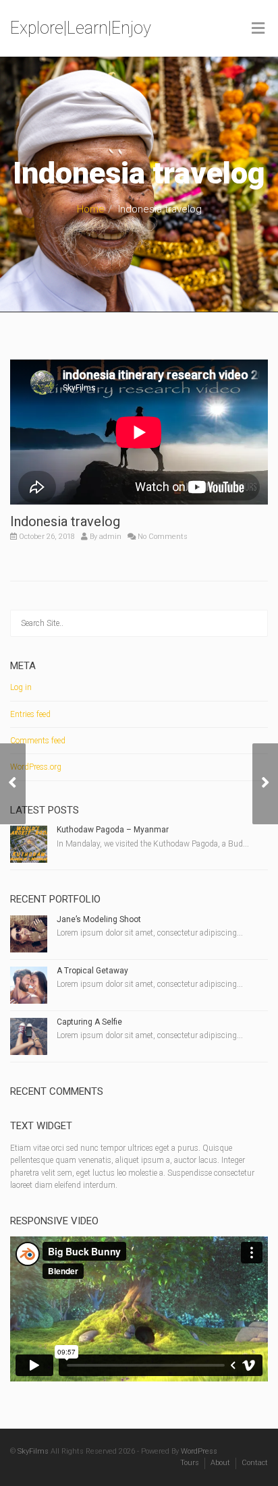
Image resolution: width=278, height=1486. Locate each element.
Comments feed (37, 740)
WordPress (199, 1451)
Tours (189, 1462)
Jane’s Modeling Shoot (99, 919)
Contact (255, 1462)
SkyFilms (33, 1451)
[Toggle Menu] (258, 29)
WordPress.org (35, 767)
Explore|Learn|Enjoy (80, 28)
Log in (21, 687)
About (220, 1462)
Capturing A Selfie (89, 1022)
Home (91, 209)
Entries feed (30, 714)
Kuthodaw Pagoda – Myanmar (113, 829)
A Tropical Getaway (92, 970)
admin (110, 536)
